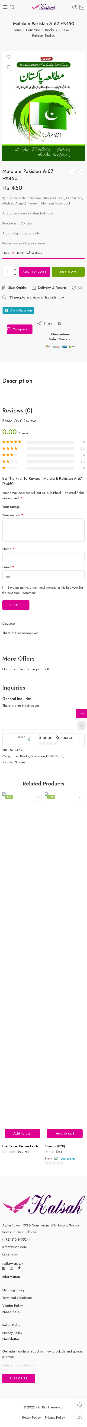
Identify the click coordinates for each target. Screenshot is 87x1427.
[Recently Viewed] (79, 1418)
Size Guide (16, 287)
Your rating (10, 506)
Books (49, 29)
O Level (64, 29)
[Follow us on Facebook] (3, 1268)
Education (33, 29)
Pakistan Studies (43, 35)
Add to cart (35, 272)
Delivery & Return (51, 287)
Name (8, 548)
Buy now (68, 272)
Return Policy (11, 1325)
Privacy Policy (12, 1332)
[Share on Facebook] (59, 323)
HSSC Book (54, 756)
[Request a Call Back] (79, 1404)
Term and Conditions (17, 1297)
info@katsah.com (14, 1246)
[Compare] (8, 67)
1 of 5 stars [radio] (25, 506)
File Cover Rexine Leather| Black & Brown (22, 1146)
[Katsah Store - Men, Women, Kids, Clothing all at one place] (43, 7)
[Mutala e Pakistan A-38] (72, 172)
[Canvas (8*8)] (65, 966)
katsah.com (10, 1254)
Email (8, 566)
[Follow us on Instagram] (11, 1268)
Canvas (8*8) (55, 1146)
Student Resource (56, 737)
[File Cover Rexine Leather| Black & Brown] (22, 966)
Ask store (68, 1159)
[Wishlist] (8, 57)
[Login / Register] (75, 7)
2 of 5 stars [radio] (27, 506)
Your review (12, 514)
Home (17, 29)
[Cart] (82, 7)
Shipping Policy (13, 1290)
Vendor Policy (12, 1305)
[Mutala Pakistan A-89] (81, 172)
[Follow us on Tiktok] (19, 1268)
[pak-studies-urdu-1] (43, 106)
